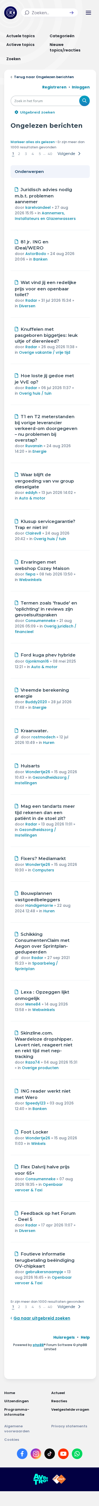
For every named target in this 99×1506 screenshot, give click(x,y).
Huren (48, 742)
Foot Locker (34, 1132)
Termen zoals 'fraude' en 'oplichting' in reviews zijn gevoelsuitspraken (46, 609)
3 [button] (26, 154)
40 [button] (50, 154)
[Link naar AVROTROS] (40, 1479)
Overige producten (40, 1067)
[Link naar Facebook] (22, 1454)
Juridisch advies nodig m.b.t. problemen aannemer (43, 195)
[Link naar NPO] (59, 1479)
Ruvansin (34, 446)
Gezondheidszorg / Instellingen (35, 832)
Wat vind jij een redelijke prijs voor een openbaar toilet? (45, 288)
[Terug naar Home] (10, 12)
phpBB (38, 1345)
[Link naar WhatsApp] (77, 1454)
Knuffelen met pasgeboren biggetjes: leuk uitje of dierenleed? (46, 335)
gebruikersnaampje (44, 1271)
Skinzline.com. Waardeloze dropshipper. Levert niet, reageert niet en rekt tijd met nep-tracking (44, 1044)
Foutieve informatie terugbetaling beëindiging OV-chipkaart (44, 1260)
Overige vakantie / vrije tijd (44, 352)
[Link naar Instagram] (36, 1454)
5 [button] (40, 154)
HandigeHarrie (39, 905)
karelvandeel (38, 207)
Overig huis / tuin (35, 393)
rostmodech (43, 737)
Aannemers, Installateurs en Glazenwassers (45, 215)
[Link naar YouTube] (63, 1454)
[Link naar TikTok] (49, 1454)
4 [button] (33, 154)
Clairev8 (33, 533)
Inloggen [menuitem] (81, 87)
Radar (31, 300)
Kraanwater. (34, 730)
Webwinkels (30, 579)
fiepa (30, 574)
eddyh (31, 492)
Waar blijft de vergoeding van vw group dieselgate (44, 480)
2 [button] (19, 154)
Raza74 (32, 1062)
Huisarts (30, 765)
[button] (71, 13)
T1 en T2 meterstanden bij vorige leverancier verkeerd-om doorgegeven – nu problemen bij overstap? (46, 428)
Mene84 (33, 1004)
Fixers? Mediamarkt (43, 858)
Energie (39, 451)
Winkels (38, 1143)
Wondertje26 (37, 772)
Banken (40, 259)
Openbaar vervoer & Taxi (39, 1187)
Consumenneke (40, 620)
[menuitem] (64, 1337)
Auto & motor (32, 498)
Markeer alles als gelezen (33, 141)
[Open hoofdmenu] (88, 12)
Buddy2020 (36, 702)
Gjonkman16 (37, 661)
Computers (43, 870)
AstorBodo (35, 253)
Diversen (27, 306)
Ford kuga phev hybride (48, 655)
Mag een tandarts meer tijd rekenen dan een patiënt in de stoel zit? (45, 812)
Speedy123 (35, 1103)
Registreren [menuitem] (54, 87)
